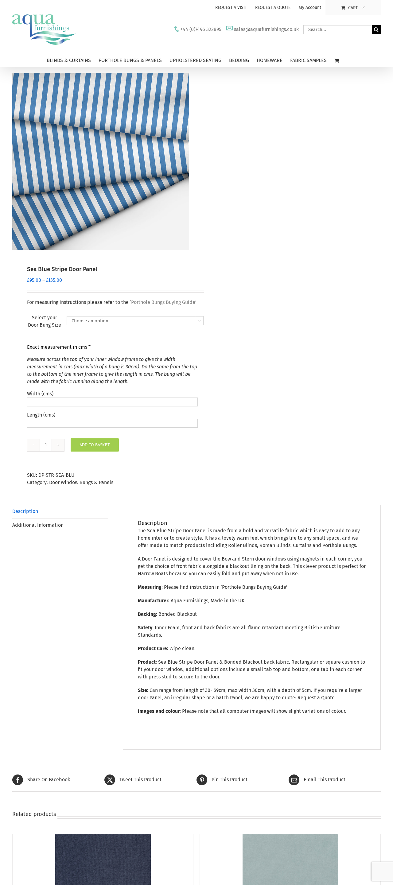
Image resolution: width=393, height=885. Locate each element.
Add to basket (95, 445)
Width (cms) (40, 394)
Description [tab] (25, 511)
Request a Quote (316, 698)
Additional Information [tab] (38, 525)
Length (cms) (41, 415)
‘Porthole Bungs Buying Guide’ (254, 587)
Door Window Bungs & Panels (81, 482)
